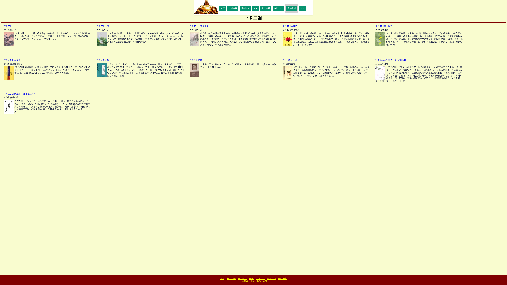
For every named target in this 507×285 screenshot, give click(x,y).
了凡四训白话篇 (290, 26)
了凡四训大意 (103, 26)
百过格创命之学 (290, 60)
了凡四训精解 (196, 60)
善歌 (255, 8)
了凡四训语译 (103, 60)
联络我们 (278, 8)
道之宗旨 (266, 8)
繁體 (302, 8)
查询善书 (292, 8)
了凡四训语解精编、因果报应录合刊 (20, 94)
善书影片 (245, 8)
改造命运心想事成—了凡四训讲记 (391, 60)
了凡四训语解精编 (12, 60)
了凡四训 (8, 26)
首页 (222, 8)
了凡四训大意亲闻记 (199, 26)
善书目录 (233, 8)
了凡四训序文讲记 (383, 26)
